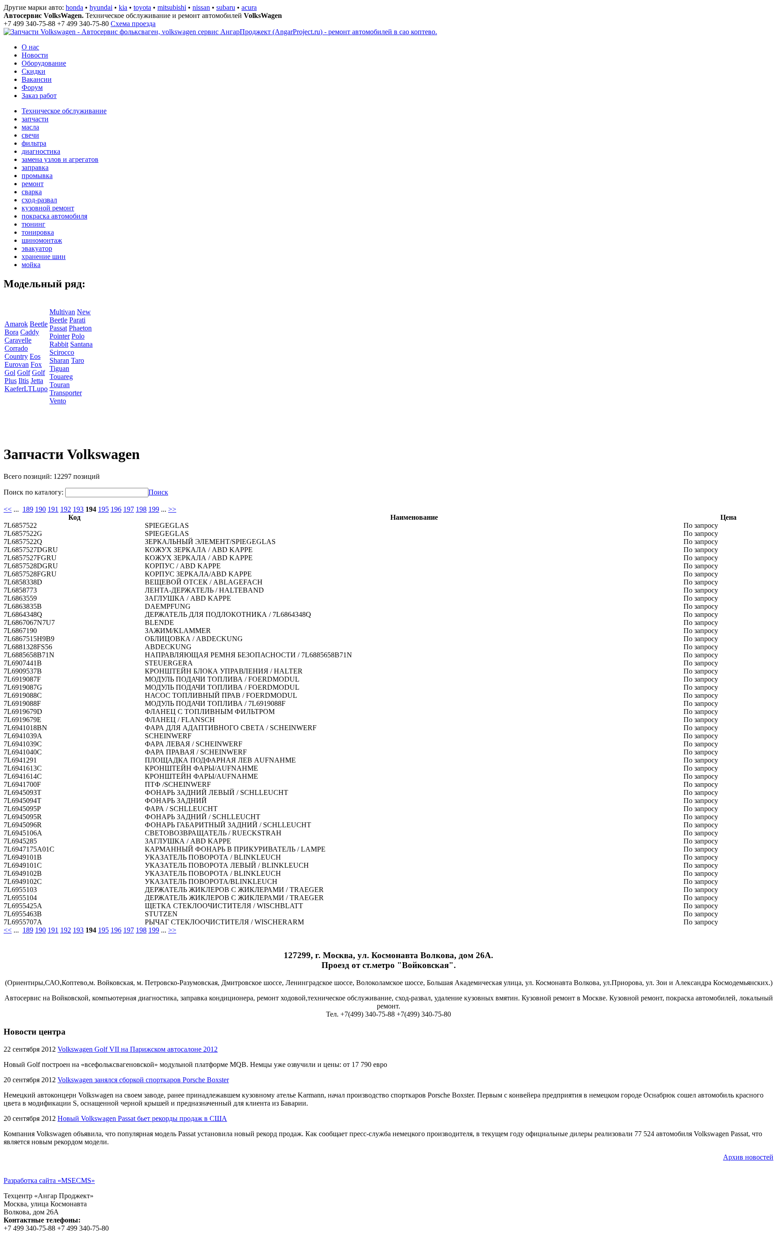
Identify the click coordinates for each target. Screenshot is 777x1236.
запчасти (35, 119)
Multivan (62, 312)
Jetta (37, 380)
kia (123, 7)
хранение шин (44, 256)
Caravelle (17, 340)
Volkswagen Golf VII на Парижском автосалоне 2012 (138, 1049)
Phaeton (80, 328)
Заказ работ (39, 95)
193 (78, 509)
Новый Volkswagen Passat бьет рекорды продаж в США (142, 1118)
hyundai (100, 7)
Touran (59, 384)
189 (27, 509)
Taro (77, 360)
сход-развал (39, 200)
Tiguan (59, 368)
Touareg (61, 376)
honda (74, 7)
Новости (35, 55)
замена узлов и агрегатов (60, 159)
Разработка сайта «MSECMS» (49, 1180)
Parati (77, 320)
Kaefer (14, 389)
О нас (30, 47)
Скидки (33, 71)
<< (8, 509)
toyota (142, 7)
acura (249, 7)
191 (53, 509)
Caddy (29, 332)
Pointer (59, 336)
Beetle (39, 324)
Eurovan (16, 364)
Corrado (16, 348)
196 (116, 509)
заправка (35, 167)
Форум (32, 87)
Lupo (40, 389)
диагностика (41, 151)
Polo (78, 336)
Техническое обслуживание (64, 111)
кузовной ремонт (48, 208)
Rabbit (58, 344)
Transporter (65, 393)
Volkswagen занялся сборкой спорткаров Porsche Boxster (143, 1080)
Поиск (158, 492)
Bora (11, 332)
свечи (30, 135)
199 (153, 509)
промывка (37, 175)
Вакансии (37, 79)
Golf (23, 372)
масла (30, 127)
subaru (225, 7)
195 (103, 509)
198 (141, 509)
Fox (36, 364)
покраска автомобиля (54, 216)
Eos (35, 356)
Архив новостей (748, 1157)
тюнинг (33, 224)
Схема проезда (133, 23)
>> (172, 509)
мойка (31, 264)
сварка (32, 192)
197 (128, 509)
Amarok (16, 324)
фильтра (34, 143)
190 (40, 509)
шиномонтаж (42, 240)
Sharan (59, 360)
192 (65, 509)
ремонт (33, 183)
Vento (57, 401)
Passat (58, 328)
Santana (81, 344)
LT (28, 389)
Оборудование (44, 63)
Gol (9, 372)
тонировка (38, 232)
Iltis (23, 380)
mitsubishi (171, 7)
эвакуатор (37, 248)
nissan (201, 7)
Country (16, 356)
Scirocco (61, 352)
